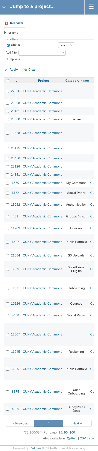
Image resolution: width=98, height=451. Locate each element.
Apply (14, 69)
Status (15, 45)
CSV (83, 438)
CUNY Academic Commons (42, 91)
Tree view (16, 23)
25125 (15, 148)
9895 (15, 288)
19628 (15, 133)
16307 (15, 334)
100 (72, 432)
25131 (15, 111)
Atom (73, 438)
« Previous (20, 423)
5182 (15, 193)
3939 (15, 269)
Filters (14, 39)
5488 (15, 315)
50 (66, 432)
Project (43, 80)
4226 (15, 409)
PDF (91, 438)
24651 (15, 174)
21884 (15, 255)
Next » (77, 423)
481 (15, 216)
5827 (15, 242)
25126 (15, 166)
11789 (15, 228)
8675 (15, 391)
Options (15, 59)
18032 (15, 204)
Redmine (35, 448)
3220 (15, 369)
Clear (32, 69)
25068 (15, 119)
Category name (77, 80)
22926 (15, 91)
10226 (15, 303)
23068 (15, 103)
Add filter (12, 52)
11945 (15, 351)
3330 (15, 183)
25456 (15, 158)
